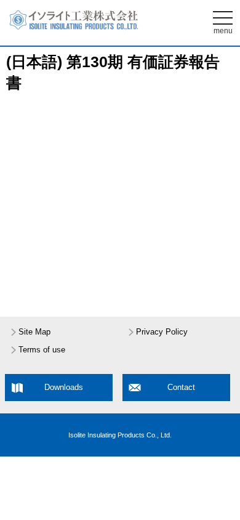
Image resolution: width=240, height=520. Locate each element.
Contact (181, 387)
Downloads (63, 387)
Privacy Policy (162, 332)
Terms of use (41, 350)
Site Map (34, 332)
